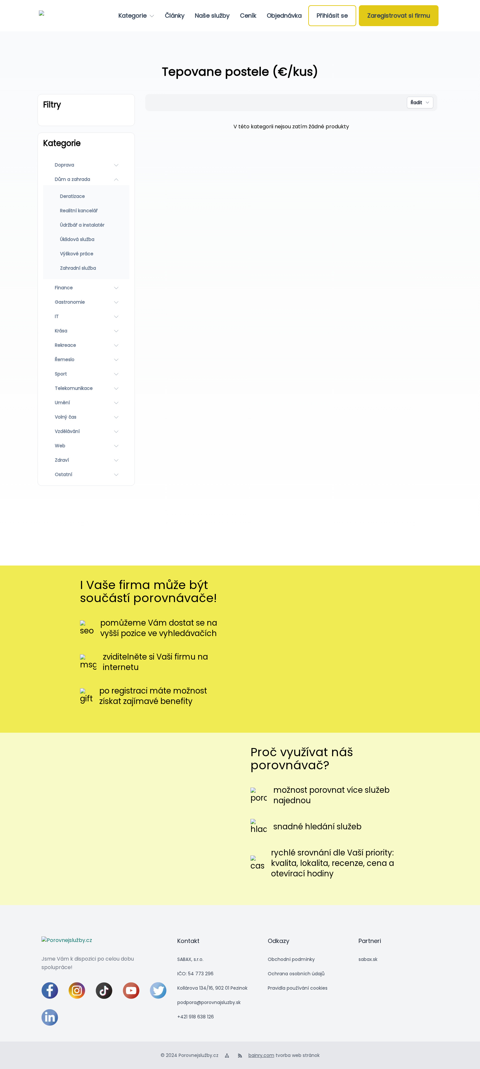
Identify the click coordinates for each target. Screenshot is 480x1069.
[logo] (64, 15)
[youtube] (131, 990)
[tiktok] (104, 990)
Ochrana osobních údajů (296, 973)
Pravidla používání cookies (298, 988)
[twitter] (158, 990)
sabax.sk (368, 959)
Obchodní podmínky (291, 959)
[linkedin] (49, 1017)
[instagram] (77, 990)
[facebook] (49, 990)
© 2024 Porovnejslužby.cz (189, 1055)
